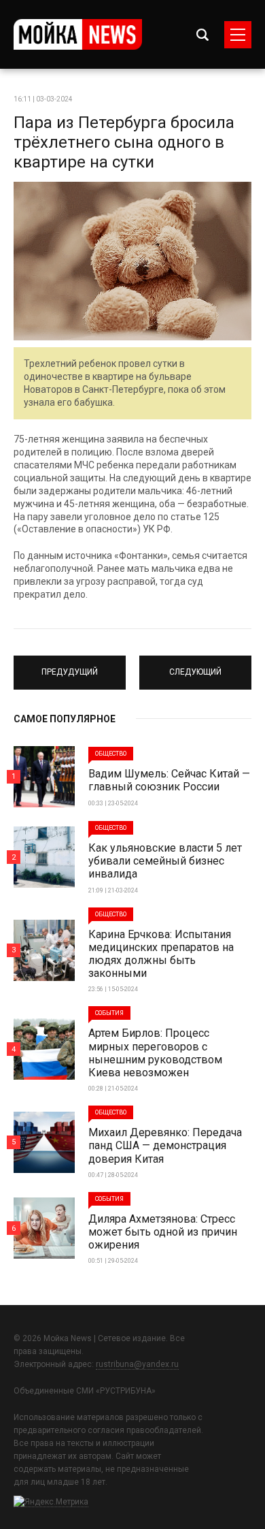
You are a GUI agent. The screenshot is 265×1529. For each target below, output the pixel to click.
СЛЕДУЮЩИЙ (196, 666)
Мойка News (78, 34)
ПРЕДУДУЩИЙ (69, 666)
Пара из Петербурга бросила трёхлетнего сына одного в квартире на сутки (124, 142)
